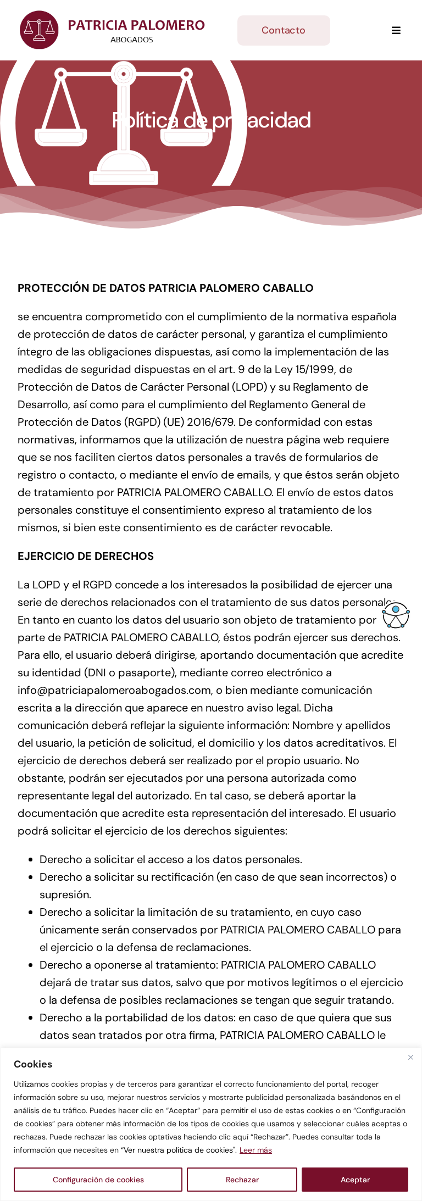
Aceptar (355, 1180)
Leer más (256, 1150)
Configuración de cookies (98, 1180)
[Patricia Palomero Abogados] (114, 15)
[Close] (410, 1057)
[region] (211, 1124)
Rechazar (242, 1180)
